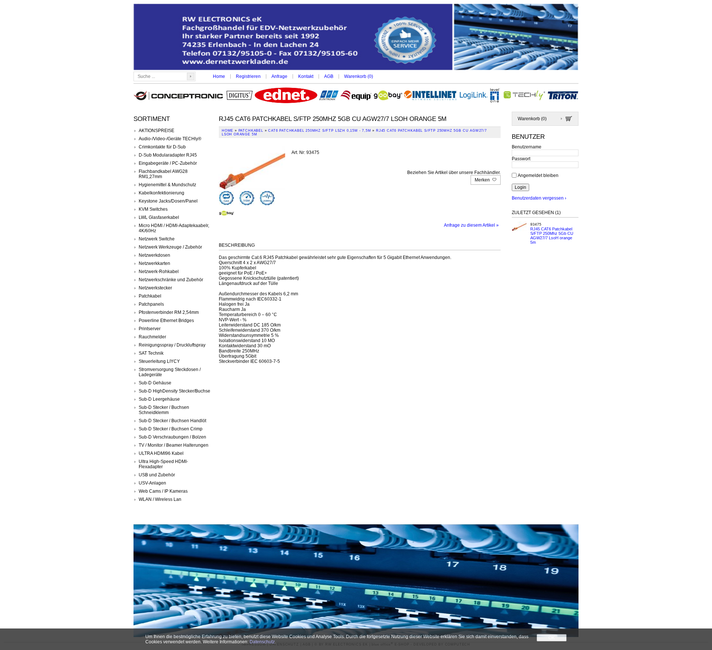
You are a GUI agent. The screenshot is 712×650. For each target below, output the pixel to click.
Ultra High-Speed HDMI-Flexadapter (163, 464)
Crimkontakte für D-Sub (162, 147)
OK (551, 637)
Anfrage (279, 76)
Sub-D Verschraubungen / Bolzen (172, 437)
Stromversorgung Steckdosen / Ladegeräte (170, 372)
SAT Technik (151, 353)
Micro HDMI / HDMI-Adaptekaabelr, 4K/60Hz (174, 228)
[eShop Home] (356, 38)
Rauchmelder (152, 336)
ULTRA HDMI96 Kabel (161, 453)
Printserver (150, 328)
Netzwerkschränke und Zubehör (171, 279)
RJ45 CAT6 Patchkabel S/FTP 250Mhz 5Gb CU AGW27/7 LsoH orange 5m (551, 235)
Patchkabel (150, 296)
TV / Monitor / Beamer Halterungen (173, 445)
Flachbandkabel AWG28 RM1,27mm (163, 174)
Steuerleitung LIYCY (159, 361)
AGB (328, 76)
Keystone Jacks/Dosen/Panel (168, 201)
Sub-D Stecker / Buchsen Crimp (170, 428)
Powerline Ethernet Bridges (166, 320)
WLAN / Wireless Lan (160, 499)
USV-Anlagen (152, 483)
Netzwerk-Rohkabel (159, 271)
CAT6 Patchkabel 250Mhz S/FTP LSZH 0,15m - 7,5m (319, 130)
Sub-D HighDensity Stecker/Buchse (174, 391)
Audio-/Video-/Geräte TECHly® (170, 138)
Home (219, 76)
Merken (483, 180)
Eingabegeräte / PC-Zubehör (168, 163)
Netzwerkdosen (154, 255)
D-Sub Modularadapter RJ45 (168, 155)
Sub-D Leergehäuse (159, 399)
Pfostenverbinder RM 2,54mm (169, 312)
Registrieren (248, 76)
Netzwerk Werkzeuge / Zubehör (170, 247)
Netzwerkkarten (154, 263)
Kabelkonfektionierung (161, 193)
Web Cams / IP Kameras (163, 491)
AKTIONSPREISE (156, 130)
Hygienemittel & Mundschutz (167, 184)
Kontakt (305, 76)
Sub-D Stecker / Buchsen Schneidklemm (164, 410)
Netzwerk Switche (157, 239)
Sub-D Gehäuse (155, 382)
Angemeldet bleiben (538, 175)
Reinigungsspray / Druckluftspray (172, 345)
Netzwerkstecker (155, 287)
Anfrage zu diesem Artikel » (471, 225)
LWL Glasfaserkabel (159, 217)
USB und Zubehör (157, 474)
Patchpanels (151, 304)
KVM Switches (153, 209)
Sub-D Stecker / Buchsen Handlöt (172, 420)
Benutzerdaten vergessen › (539, 198)
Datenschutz (262, 641)
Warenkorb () (358, 76)
